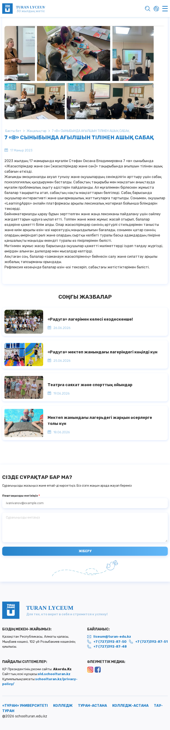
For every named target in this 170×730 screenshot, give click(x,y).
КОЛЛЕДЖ (63, 705)
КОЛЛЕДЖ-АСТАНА (130, 705)
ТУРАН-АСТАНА (92, 705)
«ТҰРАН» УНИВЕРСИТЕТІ (25, 705)
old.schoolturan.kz (54, 674)
